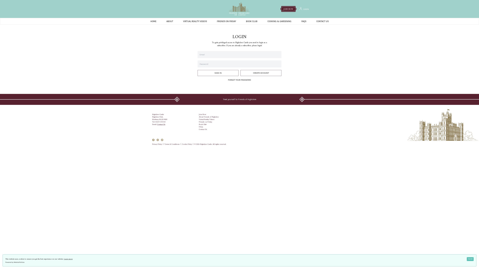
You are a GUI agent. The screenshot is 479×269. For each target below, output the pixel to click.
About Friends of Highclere (209, 117)
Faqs (303, 21)
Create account (261, 73)
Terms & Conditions (172, 144)
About (169, 21)
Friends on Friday (226, 21)
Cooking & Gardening (279, 21)
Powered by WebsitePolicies (14, 262)
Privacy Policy (157, 144)
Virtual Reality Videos (195, 21)
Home (153, 21)
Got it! (470, 259)
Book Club (251, 21)
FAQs (201, 127)
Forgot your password (239, 80)
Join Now (202, 114)
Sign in (218, 73)
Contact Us (322, 21)
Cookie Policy (187, 144)
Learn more (68, 259)
